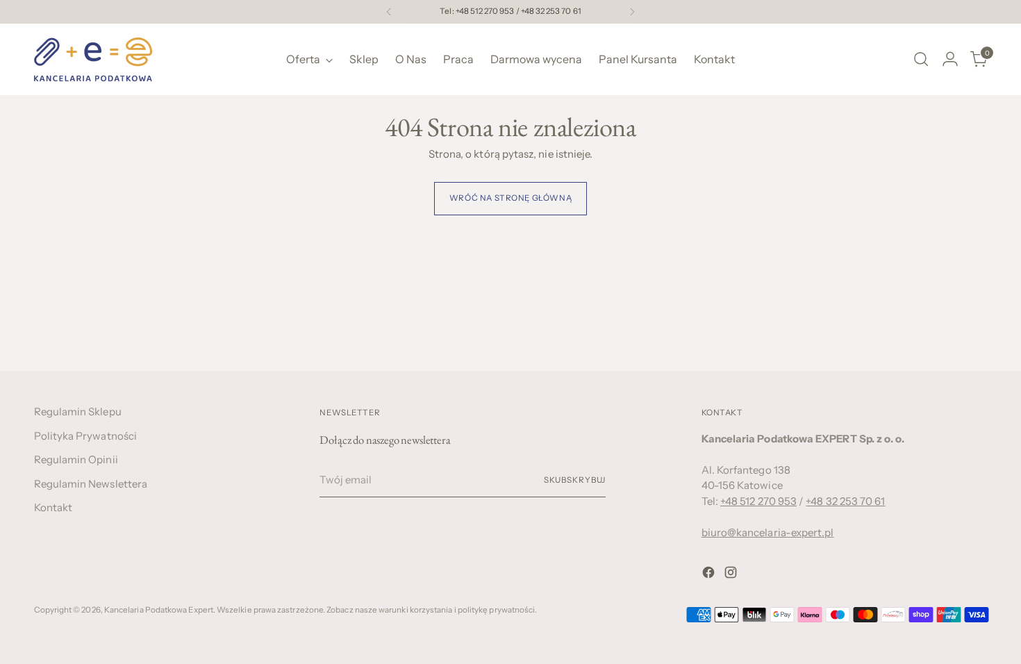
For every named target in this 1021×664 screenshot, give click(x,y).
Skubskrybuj (575, 480)
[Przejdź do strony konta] (950, 59)
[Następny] (632, 12)
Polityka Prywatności (86, 435)
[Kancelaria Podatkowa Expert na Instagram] (732, 574)
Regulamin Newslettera (91, 483)
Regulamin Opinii (76, 459)
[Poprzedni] (389, 12)
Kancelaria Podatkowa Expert (158, 610)
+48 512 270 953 (758, 501)
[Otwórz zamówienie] (921, 59)
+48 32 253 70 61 (845, 501)
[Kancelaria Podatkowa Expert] (93, 59)
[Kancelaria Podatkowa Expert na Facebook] (710, 574)
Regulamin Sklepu (78, 411)
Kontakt (53, 507)
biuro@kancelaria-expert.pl (768, 532)
